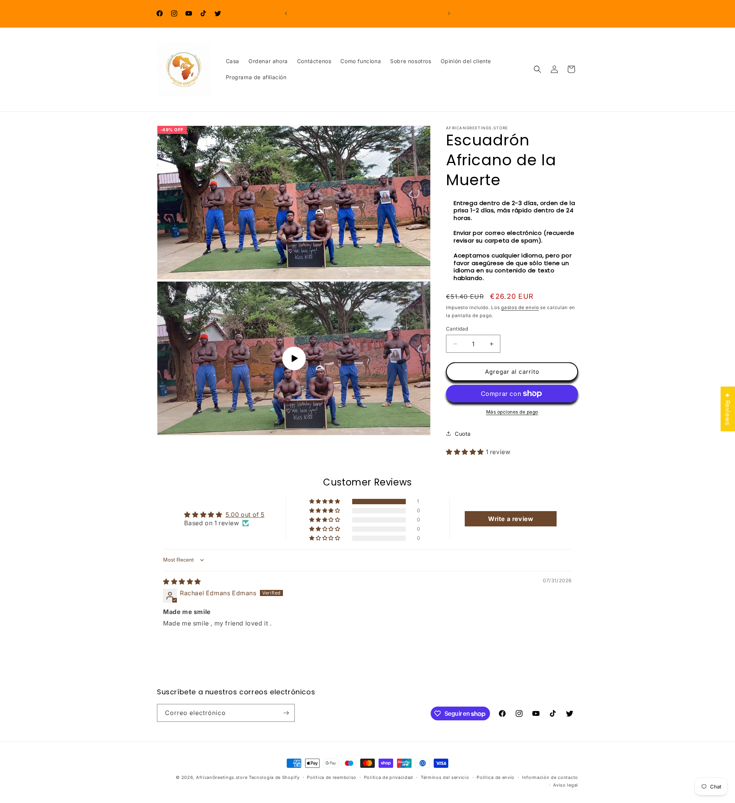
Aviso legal (565, 785)
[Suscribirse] (286, 713)
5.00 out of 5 (245, 514)
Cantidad (457, 329)
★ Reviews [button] (728, 409)
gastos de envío (520, 307)
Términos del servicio (445, 777)
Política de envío (495, 777)
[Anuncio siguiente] (449, 13)
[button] (537, 69)
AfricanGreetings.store (221, 777)
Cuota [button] (463, 433)
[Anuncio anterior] (286, 13)
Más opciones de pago (512, 412)
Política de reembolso (331, 777)
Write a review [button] (510, 519)
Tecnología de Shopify (274, 777)
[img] (182, 581)
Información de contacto (550, 777)
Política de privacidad (388, 777)
